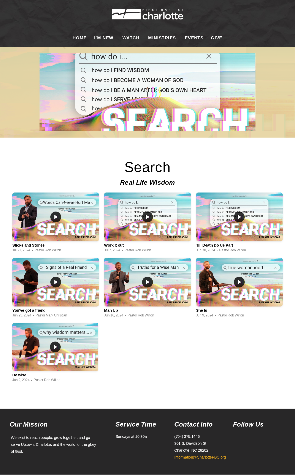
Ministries (162, 37)
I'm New (104, 37)
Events (194, 37)
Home (80, 37)
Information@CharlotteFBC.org (200, 457)
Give (216, 37)
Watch (131, 37)
